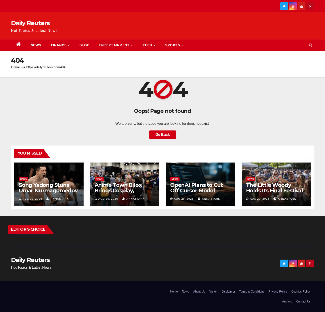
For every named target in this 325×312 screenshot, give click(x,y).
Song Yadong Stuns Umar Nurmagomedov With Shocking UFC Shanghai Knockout (48, 193)
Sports (172, 45)
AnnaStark (59, 198)
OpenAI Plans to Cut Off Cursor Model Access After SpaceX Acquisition (196, 193)
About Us (199, 291)
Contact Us (303, 301)
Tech (147, 45)
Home (15, 67)
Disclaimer (228, 291)
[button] (310, 45)
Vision (213, 291)
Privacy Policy (278, 291)
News (36, 45)
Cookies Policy (301, 291)
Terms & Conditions (251, 291)
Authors (287, 301)
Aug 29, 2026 (32, 198)
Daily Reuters (30, 23)
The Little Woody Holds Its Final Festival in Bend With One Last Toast (275, 193)
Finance (59, 45)
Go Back (162, 134)
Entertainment (114, 45)
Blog (84, 45)
